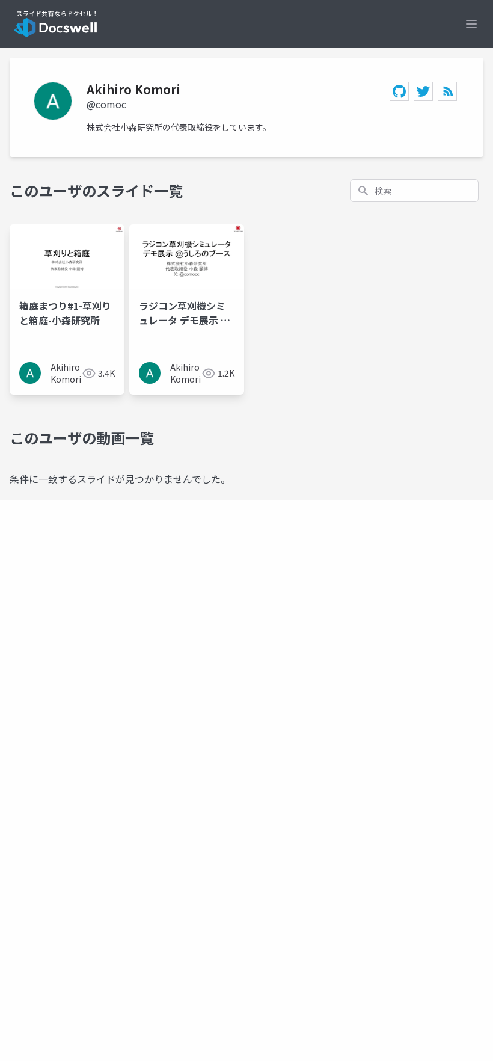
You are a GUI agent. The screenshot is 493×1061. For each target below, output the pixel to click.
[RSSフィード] (447, 91)
